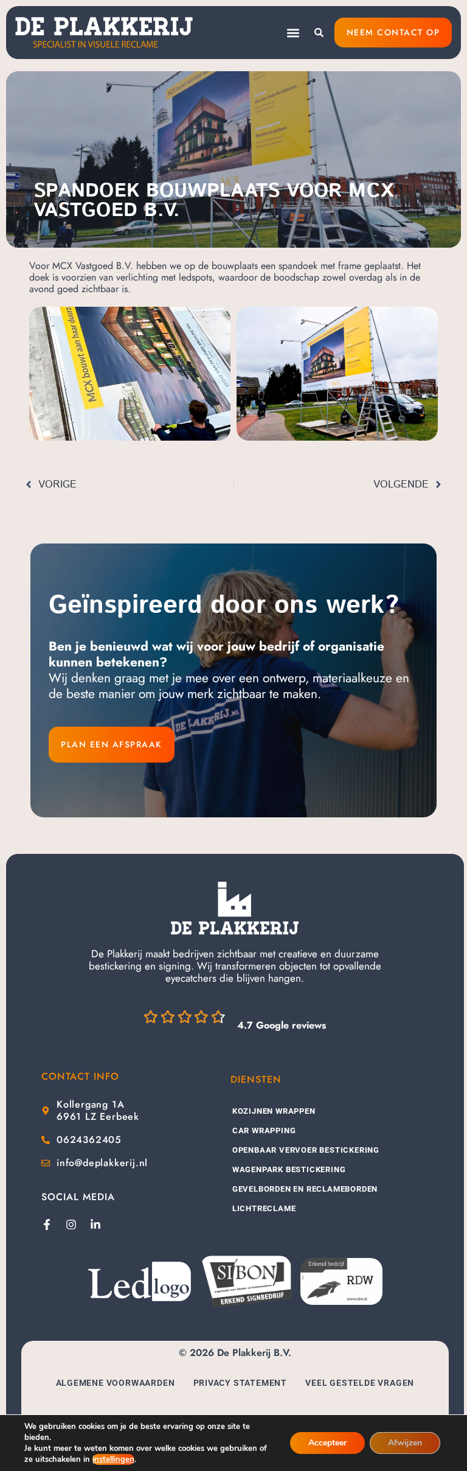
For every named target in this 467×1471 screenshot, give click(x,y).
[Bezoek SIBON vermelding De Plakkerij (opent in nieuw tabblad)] (245, 1281)
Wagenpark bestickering (289, 1169)
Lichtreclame (264, 1208)
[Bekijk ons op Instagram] (71, 1224)
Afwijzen (405, 1442)
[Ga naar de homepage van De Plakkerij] (235, 908)
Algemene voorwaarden (115, 1383)
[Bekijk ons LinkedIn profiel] (95, 1224)
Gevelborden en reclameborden (305, 1188)
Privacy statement (240, 1383)
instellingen (113, 1459)
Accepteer (327, 1442)
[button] (293, 33)
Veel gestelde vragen (359, 1383)
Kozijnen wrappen (274, 1111)
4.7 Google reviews (281, 1025)
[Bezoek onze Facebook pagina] (46, 1224)
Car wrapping (264, 1130)
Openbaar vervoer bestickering (305, 1150)
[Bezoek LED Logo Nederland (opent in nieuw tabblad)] (139, 1281)
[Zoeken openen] (319, 32)
